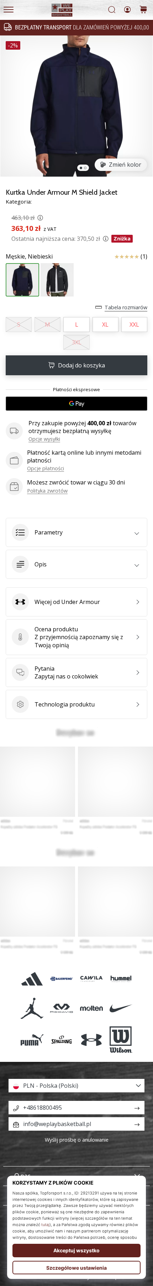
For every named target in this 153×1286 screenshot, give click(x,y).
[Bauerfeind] (61, 978)
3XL (76, 342)
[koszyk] (143, 10)
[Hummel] (121, 978)
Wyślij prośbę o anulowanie (77, 1139)
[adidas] (32, 978)
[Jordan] (32, 1008)
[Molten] (91, 1008)
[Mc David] (61, 1008)
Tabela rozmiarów (126, 307)
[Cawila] (91, 978)
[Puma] (32, 1040)
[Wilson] (121, 1040)
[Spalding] (61, 1040)
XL (105, 324)
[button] (76, 532)
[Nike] (121, 1008)
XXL (134, 324)
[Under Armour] (91, 1040)
